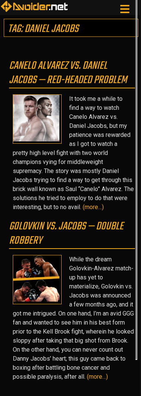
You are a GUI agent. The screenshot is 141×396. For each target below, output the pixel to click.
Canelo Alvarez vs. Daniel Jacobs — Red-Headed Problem (68, 73)
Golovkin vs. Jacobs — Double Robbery (66, 233)
